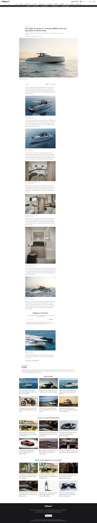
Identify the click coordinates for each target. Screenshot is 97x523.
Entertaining (72, 4)
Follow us (49, 84)
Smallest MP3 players (55, 5)
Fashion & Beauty (49, 4)
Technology (56, 4)
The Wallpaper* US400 (45, 5)
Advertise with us (38, 511)
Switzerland (35, 190)
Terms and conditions (49, 510)
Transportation (62, 4)
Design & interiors (27, 4)
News (40, 36)
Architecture (21, 4)
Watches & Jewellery (42, 4)
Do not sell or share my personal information (52, 511)
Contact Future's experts (39, 510)
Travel (67, 4)
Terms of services (37, 322)
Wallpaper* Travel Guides (65, 5)
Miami (36, 220)
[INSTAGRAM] (22, 367)
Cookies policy (64, 510)
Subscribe (90, 1)
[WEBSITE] (26, 367)
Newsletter (54, 84)
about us (31, 510)
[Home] (16, 4)
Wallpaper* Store (78, 4)
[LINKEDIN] (24, 367)
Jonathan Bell (28, 36)
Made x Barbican (35, 5)
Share (27, 84)
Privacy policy (57, 510)
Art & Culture (34, 4)
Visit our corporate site (59, 519)
